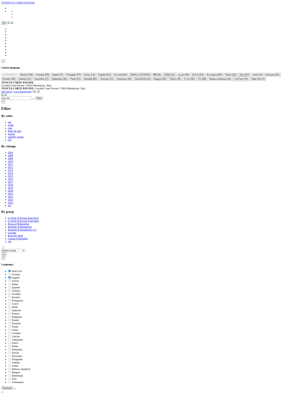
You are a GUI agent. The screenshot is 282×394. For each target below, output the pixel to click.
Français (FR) (42, 74)
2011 (10, 164)
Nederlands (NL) (59, 79)
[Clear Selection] (15, 388)
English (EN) (10, 74)
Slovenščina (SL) (143, 79)
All (9, 139)
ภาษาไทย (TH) (241, 79)
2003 (10, 152)
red (9, 122)
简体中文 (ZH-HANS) (140, 74)
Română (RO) (90, 79)
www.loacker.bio (22, 91)
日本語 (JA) (169, 74)
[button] (12, 23)
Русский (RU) (120, 74)
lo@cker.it (6, 91)
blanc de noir (14, 131)
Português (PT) (73, 74)
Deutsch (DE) (26, 74)
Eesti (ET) (244, 74)
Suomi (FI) (258, 74)
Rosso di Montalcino (18, 224)
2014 (10, 173)
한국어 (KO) (198, 74)
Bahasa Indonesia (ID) (220, 79)
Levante (12, 232)
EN (4, 23)
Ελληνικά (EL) (272, 74)
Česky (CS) (89, 74)
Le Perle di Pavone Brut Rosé (23, 218)
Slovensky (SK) (124, 79)
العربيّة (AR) (183, 74)
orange (11, 134)
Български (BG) (214, 74)
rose (10, 128)
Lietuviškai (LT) (41, 79)
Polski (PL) (75, 79)
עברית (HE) (189, 79)
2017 (10, 182)
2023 (10, 199)
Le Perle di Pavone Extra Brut (23, 221)
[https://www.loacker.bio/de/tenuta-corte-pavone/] (18, 2)
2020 (10, 190)
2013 (10, 170)
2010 (10, 161)
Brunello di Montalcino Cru (22, 229)
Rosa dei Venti (15, 235)
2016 (10, 179)
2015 (10, 176)
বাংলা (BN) (202, 79)
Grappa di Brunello (18, 238)
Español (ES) (104, 74)
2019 (10, 187)
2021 (10, 193)
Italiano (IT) (57, 74)
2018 (10, 185)
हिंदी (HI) (157, 74)
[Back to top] (2, 392)
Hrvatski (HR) (9, 79)
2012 (10, 167)
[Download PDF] (9, 23)
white (11, 125)
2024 (10, 202)
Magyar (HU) (160, 79)
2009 (10, 158)
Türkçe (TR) (175, 79)
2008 (10, 155)
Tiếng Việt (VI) (258, 79)
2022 (10, 196)
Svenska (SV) (106, 79)
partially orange (16, 137)
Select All (17, 271)
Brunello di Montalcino (20, 226)
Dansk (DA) (231, 74)
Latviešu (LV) (25, 79)
